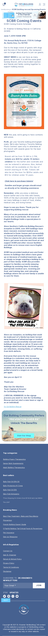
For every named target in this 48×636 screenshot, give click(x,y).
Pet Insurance (8, 533)
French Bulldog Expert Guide (14, 524)
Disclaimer (7, 571)
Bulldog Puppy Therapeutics (14, 459)
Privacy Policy (8, 563)
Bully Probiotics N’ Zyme (13, 486)
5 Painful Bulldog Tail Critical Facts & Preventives (22, 528)
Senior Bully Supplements (13, 463)
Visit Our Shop (24, 436)
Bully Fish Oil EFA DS (11, 482)
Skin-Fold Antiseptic (11, 494)
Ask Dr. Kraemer (9, 555)
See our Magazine (10, 537)
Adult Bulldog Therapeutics (14, 467)
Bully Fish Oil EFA (10, 490)
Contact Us (7, 551)
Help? (5, 600)
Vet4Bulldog (5, 9)
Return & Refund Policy (12, 559)
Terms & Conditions (11, 567)
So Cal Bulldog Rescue (12, 407)
